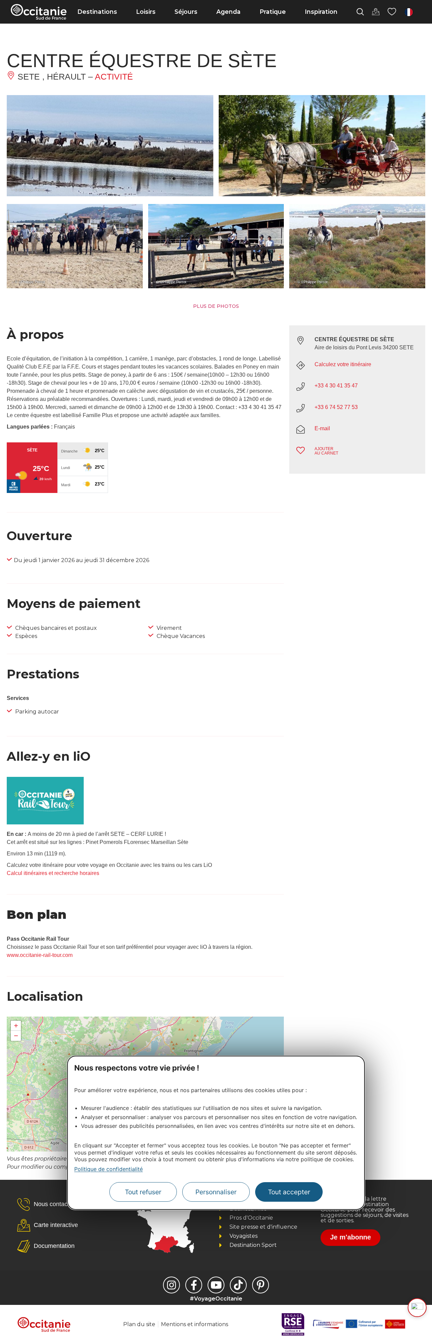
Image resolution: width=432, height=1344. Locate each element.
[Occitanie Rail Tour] (45, 822)
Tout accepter (289, 1192)
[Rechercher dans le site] (360, 12)
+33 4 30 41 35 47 (336, 385)
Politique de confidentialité (108, 1169)
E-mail (322, 428)
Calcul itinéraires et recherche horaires (53, 873)
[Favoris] (391, 12)
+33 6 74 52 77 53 (336, 407)
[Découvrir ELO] (417, 1307)
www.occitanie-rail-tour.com (40, 955)
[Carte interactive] (375, 12)
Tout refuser (143, 1192)
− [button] (16, 1035)
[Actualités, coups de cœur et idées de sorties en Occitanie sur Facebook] (193, 1285)
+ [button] (16, 1025)
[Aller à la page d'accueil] (38, 11)
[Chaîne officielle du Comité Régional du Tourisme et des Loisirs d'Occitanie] (216, 1285)
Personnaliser (216, 1192)
